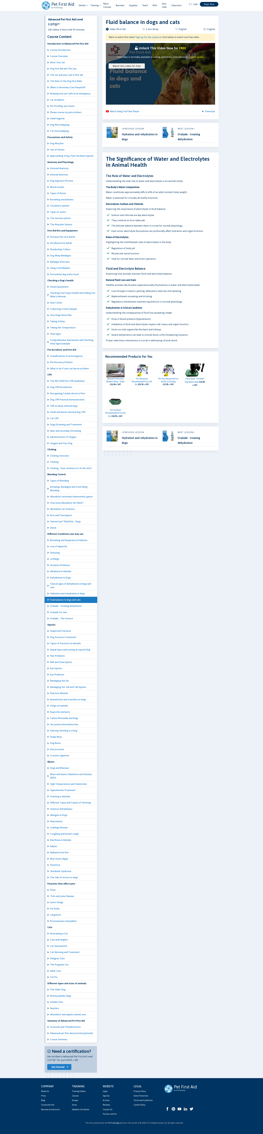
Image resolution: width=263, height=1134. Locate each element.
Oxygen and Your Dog (61, 443)
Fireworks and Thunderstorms (65, 1027)
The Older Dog (57, 989)
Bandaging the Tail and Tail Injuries (68, 687)
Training (94, 5)
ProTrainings (113, 1123)
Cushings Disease (59, 827)
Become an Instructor (50, 1109)
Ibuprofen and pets (60, 712)
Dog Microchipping (59, 124)
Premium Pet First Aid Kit (62, 237)
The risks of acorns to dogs (64, 877)
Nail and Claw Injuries (61, 662)
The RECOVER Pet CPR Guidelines (67, 381)
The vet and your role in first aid (66, 75)
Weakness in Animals (60, 571)
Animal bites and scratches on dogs (68, 699)
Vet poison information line (64, 724)
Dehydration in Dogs (60, 577)
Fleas (52, 889)
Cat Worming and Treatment (65, 952)
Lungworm (55, 914)
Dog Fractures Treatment (63, 637)
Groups (75, 1100)
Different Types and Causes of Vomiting (70, 802)
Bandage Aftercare (60, 261)
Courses (75, 1096)
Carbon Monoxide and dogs (64, 718)
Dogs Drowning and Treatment (66, 424)
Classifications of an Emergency (66, 356)
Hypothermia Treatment (62, 790)
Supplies (133, 5)
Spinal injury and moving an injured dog (70, 649)
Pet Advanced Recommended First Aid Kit (142, 381)
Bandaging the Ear (59, 680)
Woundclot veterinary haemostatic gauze (71, 496)
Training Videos (79, 1091)
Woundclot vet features (62, 509)
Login (105, 1091)
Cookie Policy (139, 1105)
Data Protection (141, 1096)
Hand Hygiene (57, 118)
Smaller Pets (56, 1002)
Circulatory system (59, 205)
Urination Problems (60, 565)
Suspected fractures (60, 631)
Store (74, 1105)
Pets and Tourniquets (61, 515)
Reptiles (54, 1008)
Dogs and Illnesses (59, 768)
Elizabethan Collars (60, 249)
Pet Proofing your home (62, 106)
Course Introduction (60, 50)
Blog (43, 1100)
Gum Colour (56, 302)
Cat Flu (53, 977)
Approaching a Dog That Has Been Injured (71, 155)
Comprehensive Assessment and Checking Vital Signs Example (71, 342)
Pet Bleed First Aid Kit (61, 243)
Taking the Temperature (63, 327)
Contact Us (107, 1109)
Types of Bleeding (59, 480)
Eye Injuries (56, 668)
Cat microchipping (59, 131)
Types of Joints (58, 212)
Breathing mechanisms (61, 199)
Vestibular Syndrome (60, 871)
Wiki (155, 5)
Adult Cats (55, 971)
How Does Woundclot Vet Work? (66, 502)
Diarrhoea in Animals (60, 840)
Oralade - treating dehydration (66, 606)
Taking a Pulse (57, 321)
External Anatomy (59, 168)
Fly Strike (55, 908)
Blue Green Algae (59, 858)
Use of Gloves (57, 149)
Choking (54, 462)
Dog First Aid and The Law (63, 68)
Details (82, 5)
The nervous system (60, 218)
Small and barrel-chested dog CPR (67, 412)
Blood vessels (57, 187)
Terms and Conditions (143, 1100)
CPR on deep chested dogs (64, 406)
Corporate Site (47, 1105)
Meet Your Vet (57, 62)
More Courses (107, 5)
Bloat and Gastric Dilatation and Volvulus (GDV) (71, 776)
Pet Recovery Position (61, 362)
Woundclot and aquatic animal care (68, 1014)
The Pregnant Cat (59, 964)
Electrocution (57, 749)
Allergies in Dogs (58, 815)
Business (120, 5)
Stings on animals (59, 705)
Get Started (58, 1067)
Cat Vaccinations (58, 946)
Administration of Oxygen (63, 437)
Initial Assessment (59, 286)
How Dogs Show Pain (61, 315)
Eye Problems (57, 674)
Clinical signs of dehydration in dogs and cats (70, 585)
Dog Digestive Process (61, 180)
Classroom (176, 5)
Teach (145, 5)
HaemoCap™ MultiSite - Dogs (65, 521)
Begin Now (209, 4)
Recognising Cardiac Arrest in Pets (67, 393)
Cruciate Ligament (59, 755)
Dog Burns (55, 743)
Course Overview (59, 56)
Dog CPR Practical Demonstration (67, 399)
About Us (45, 1091)
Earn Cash (164, 5)
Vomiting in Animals (60, 796)
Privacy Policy (140, 1091)
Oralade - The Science (61, 618)
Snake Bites (56, 737)
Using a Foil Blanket (60, 268)
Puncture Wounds (59, 693)
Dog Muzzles (57, 143)
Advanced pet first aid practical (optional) (71, 1033)
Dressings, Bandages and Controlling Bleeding (69, 488)
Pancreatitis (56, 821)
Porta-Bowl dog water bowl (64, 274)
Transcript (210, 111)
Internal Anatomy (59, 174)
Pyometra (55, 865)
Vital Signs (55, 333)
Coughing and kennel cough (64, 833)
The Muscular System (61, 224)
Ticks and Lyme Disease (62, 896)
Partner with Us (110, 1114)
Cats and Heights (59, 939)
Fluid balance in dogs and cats (65, 599)
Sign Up (106, 1096)
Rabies (53, 846)
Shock (53, 527)
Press (43, 1096)
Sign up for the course (147, 37)
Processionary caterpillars (63, 921)
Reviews (106, 1105)
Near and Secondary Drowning (65, 430)
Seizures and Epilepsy (61, 809)
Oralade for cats (58, 612)
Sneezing (55, 552)
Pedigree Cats (57, 958)
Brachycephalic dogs (60, 995)
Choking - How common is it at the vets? (71, 468)
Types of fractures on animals (65, 643)
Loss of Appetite (58, 546)
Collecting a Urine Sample (63, 309)
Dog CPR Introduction (61, 387)
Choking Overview (59, 455)
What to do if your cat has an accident (69, 368)
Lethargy (54, 558)
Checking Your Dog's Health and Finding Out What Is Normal (72, 295)
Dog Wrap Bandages (60, 255)
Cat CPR (54, 418)
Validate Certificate (80, 1109)
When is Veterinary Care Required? (67, 87)
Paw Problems (57, 655)
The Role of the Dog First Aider (66, 81)
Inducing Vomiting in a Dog (63, 730)
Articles (106, 1100)
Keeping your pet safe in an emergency (70, 93)
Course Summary (58, 1039)
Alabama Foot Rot (59, 852)
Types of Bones (58, 193)
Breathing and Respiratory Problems (68, 540)
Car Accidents (57, 99)
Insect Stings (56, 902)
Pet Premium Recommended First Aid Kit (115, 413)
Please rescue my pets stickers (66, 112)
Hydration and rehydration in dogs (67, 593)
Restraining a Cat (59, 933)
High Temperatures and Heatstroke (68, 784)
